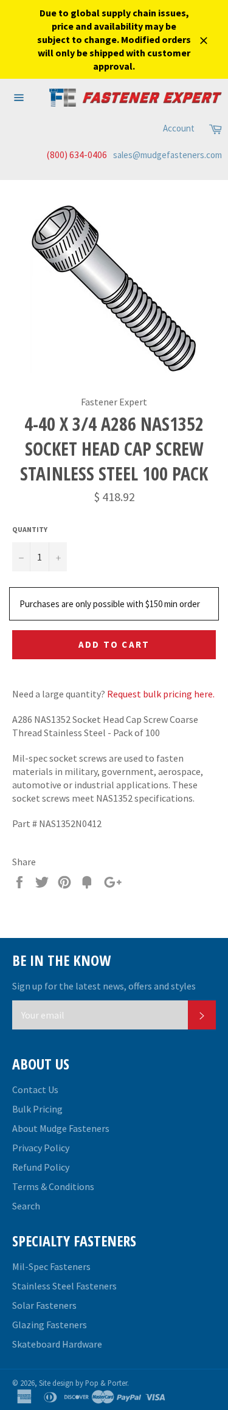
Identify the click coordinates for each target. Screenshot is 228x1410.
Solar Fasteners (44, 1305)
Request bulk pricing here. (161, 694)
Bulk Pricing (37, 1109)
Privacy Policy (40, 1148)
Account (179, 128)
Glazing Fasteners (49, 1325)
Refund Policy (40, 1167)
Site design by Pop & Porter (83, 1383)
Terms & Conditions (53, 1186)
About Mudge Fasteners (60, 1128)
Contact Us (35, 1089)
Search (26, 1206)
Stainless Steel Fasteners (64, 1286)
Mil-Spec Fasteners (51, 1266)
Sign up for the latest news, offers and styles (104, 986)
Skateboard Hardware (57, 1344)
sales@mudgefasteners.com (167, 155)
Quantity (29, 529)
